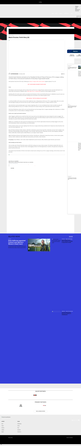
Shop (18, 427)
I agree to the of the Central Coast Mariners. (19, 164)
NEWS (53, 13)
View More (71, 236)
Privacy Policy (16, 164)
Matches (3, 427)
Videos (60, 13)
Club (71, 13)
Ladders (3, 429)
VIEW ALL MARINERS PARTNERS (40, 411)
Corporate (66, 13)
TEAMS (56, 13)
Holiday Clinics (77, 13)
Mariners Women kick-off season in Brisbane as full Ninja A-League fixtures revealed (72, 107)
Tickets (18, 425)
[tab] (71, 55)
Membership (19, 423)
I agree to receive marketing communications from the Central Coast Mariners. (22, 165)
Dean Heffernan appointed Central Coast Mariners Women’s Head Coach (72, 68)
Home (10, 35)
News (13, 35)
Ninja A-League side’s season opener (37, 81)
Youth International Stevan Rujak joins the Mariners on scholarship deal (72, 179)
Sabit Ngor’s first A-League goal (33, 91)
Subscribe (12, 168)
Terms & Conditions (70, 437)
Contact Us (19, 431)
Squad (3, 431)
